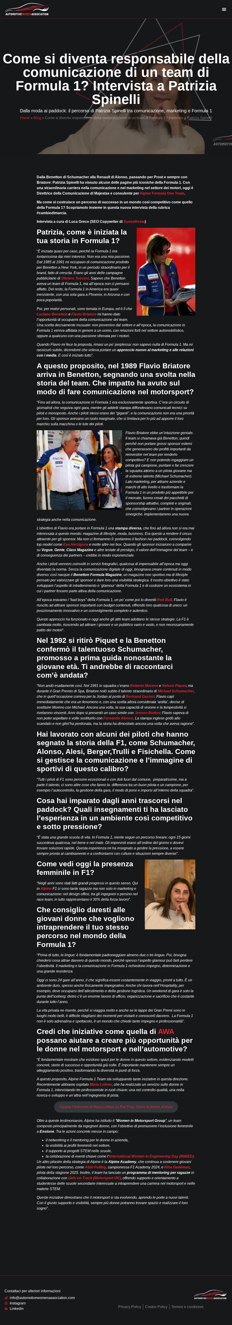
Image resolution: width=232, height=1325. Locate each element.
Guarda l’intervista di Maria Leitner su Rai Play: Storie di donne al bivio (116, 1107)
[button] (224, 9)
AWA (166, 1031)
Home (25, 118)
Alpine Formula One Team (162, 193)
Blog (37, 118)
